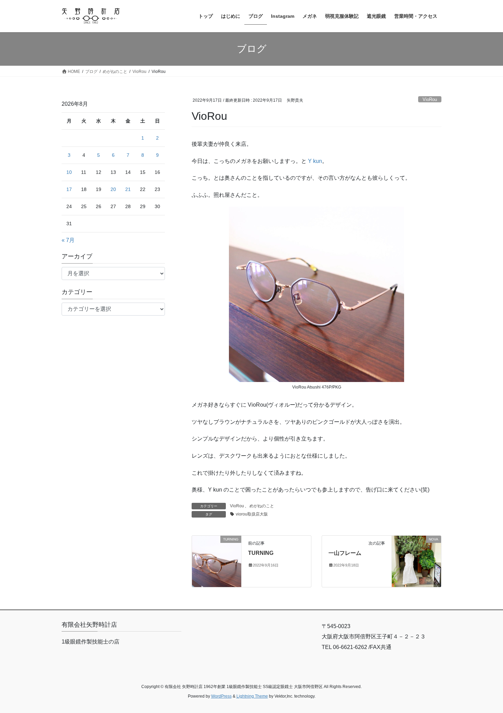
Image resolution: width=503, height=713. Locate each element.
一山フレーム (344, 553)
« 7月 (68, 240)
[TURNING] (216, 561)
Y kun (315, 161)
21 (128, 189)
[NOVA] (416, 561)
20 (113, 189)
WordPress (221, 696)
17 (69, 189)
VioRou (430, 99)
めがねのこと (261, 506)
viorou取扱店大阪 (252, 514)
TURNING (260, 553)
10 (69, 172)
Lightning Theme (252, 696)
